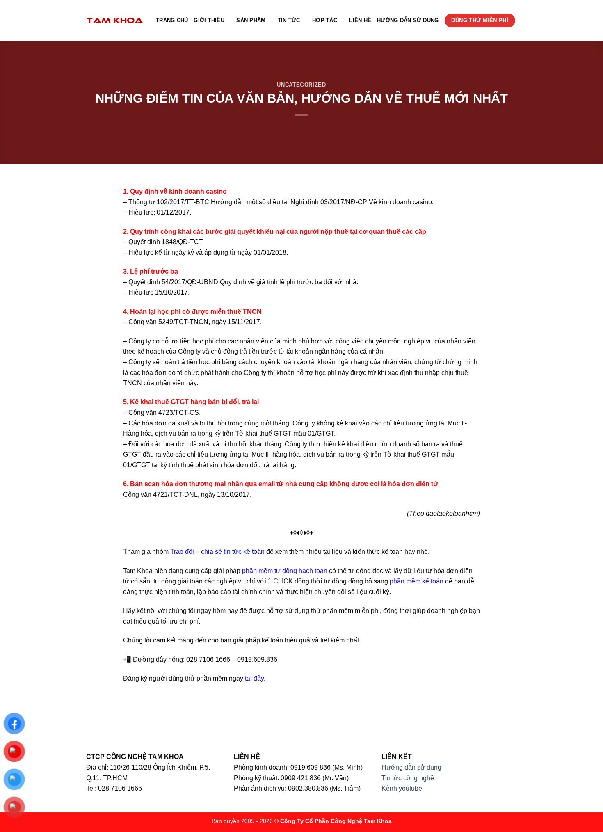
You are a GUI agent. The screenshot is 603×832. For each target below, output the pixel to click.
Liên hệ (360, 20)
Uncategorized (301, 85)
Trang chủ (172, 20)
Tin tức (289, 20)
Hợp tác (324, 20)
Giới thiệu (209, 20)
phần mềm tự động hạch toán (284, 570)
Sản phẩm (250, 20)
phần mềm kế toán (416, 581)
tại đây (254, 678)
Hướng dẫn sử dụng (408, 20)
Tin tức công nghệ (407, 778)
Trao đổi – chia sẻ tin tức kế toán (217, 551)
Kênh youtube (401, 788)
